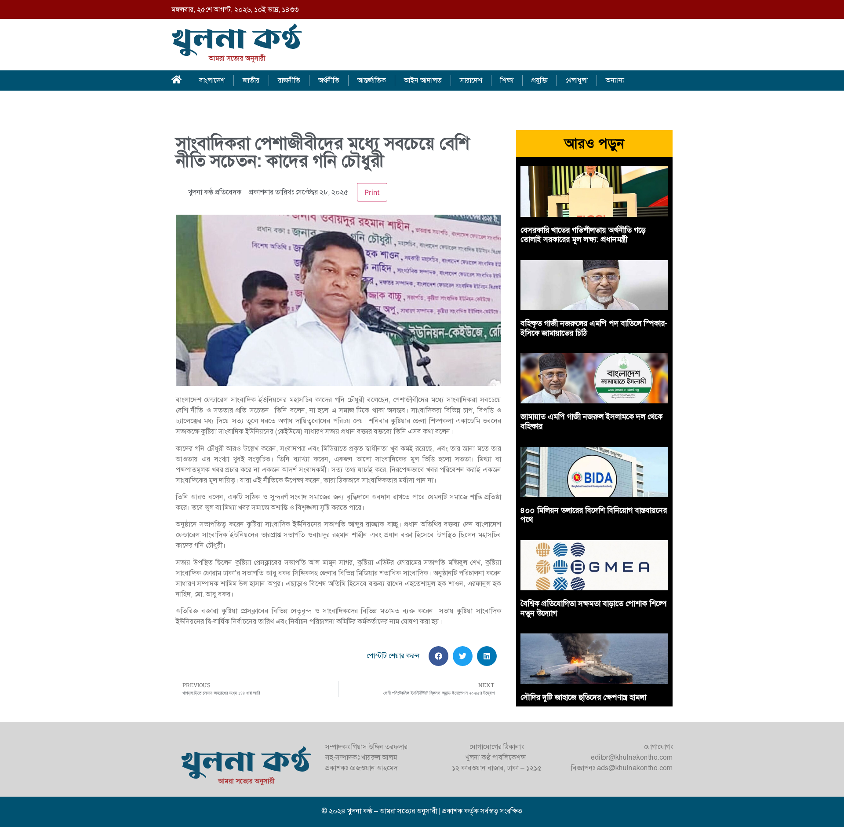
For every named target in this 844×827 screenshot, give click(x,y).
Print (372, 192)
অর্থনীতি (328, 80)
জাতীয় (251, 80)
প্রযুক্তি (539, 80)
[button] (438, 656)
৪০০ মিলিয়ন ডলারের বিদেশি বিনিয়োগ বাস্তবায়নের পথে (593, 515)
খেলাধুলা (576, 80)
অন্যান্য (615, 80)
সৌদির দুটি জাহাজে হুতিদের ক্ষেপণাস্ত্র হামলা (583, 697)
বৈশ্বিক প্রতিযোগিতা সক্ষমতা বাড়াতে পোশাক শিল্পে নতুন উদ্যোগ (593, 608)
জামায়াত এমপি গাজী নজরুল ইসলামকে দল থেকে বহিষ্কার (591, 421)
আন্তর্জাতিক (371, 80)
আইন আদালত (423, 80)
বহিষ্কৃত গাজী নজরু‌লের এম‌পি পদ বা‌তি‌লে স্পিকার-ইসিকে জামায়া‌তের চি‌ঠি (593, 328)
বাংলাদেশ (212, 80)
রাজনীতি (289, 80)
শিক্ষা (506, 80)
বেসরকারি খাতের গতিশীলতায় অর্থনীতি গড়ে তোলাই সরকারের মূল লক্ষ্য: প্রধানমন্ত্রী (583, 235)
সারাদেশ (471, 80)
